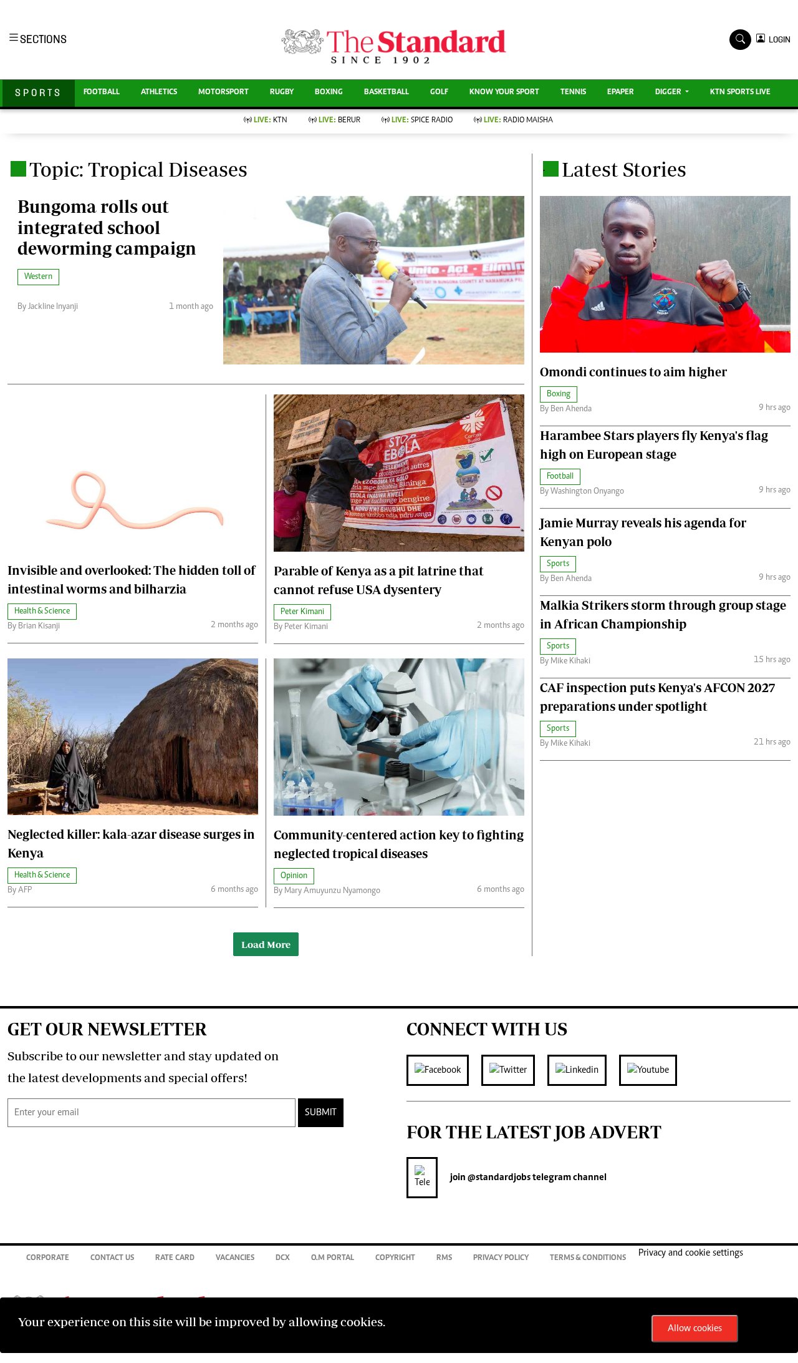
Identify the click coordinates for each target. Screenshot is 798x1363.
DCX (283, 1258)
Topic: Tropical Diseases (138, 169)
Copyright (395, 1258)
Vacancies (235, 1258)
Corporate (47, 1258)
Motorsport (223, 93)
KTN (270, 121)
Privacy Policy (501, 1258)
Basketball (386, 93)
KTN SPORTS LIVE (740, 93)
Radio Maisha (518, 121)
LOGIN (778, 39)
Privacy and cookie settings (690, 1253)
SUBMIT (321, 1113)
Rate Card (175, 1258)
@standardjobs (498, 1178)
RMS (444, 1258)
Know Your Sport (504, 93)
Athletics (159, 93)
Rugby (282, 93)
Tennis (573, 93)
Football (102, 93)
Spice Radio (422, 121)
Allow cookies (695, 1329)
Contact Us (112, 1258)
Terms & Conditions (588, 1258)
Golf (439, 93)
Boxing (329, 93)
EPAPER (620, 93)
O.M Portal (332, 1258)
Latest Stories (624, 169)
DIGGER (669, 93)
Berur (339, 121)
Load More (266, 944)
